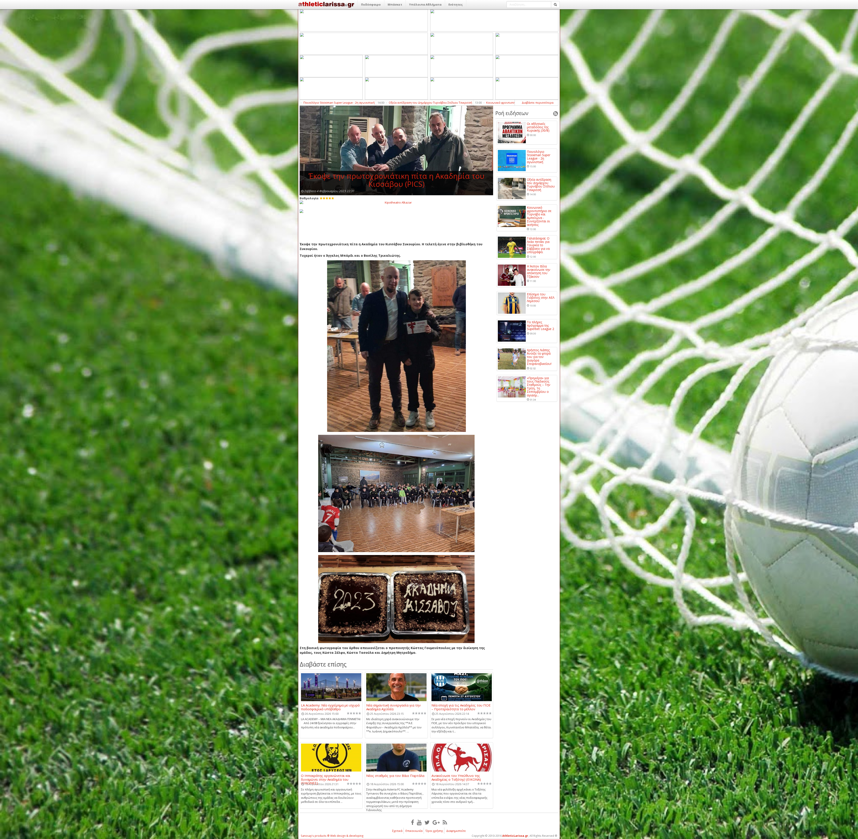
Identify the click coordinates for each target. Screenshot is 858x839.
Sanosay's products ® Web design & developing (332, 836)
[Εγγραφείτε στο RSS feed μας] (445, 822)
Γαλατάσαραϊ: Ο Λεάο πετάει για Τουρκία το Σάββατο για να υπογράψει (475, 103)
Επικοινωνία (414, 831)
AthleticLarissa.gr (515, 836)
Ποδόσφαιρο (371, 4)
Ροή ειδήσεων (511, 113)
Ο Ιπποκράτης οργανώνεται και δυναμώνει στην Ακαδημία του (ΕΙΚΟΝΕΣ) (325, 777)
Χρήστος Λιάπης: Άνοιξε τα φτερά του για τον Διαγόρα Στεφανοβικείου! (539, 357)
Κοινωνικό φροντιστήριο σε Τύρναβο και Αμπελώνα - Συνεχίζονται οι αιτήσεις (360, 103)
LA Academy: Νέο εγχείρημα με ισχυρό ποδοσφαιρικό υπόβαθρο (330, 707)
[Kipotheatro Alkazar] (396, 202)
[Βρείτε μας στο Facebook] (412, 822)
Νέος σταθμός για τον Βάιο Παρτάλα (395, 776)
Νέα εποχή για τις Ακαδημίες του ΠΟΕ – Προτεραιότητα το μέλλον (461, 707)
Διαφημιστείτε (456, 831)
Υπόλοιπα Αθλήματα (425, 4)
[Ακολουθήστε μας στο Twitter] (427, 822)
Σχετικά (397, 831)
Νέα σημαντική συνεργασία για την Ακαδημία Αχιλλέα (393, 707)
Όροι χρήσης (434, 831)
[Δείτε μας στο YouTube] (419, 822)
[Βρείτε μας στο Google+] (436, 822)
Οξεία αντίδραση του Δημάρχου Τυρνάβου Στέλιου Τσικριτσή (541, 185)
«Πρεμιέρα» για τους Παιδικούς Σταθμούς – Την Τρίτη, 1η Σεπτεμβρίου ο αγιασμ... (538, 386)
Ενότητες (455, 4)
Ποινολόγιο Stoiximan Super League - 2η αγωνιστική (538, 157)
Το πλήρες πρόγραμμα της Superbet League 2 (540, 325)
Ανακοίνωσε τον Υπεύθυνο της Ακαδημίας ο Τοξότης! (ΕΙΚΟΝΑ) (456, 777)
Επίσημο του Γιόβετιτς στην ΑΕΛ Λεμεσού (540, 297)
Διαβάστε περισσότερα (537, 103)
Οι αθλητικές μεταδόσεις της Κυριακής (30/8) (538, 127)
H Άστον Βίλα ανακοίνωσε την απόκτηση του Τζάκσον (538, 271)
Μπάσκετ (395, 4)
